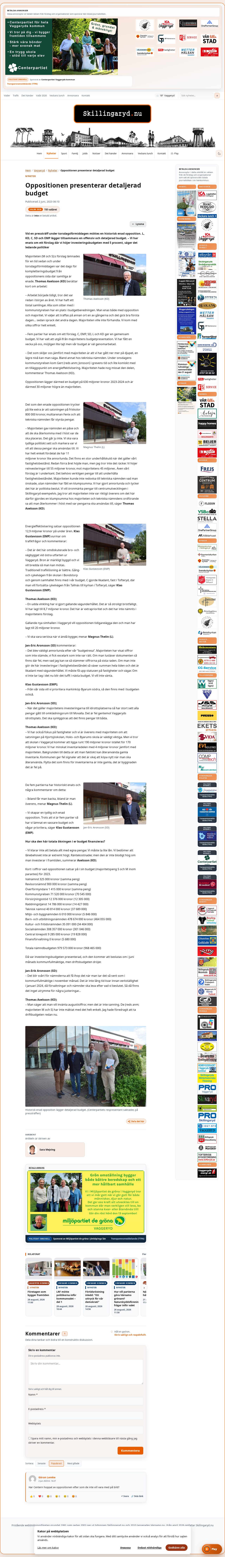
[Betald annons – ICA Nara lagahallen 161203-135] (207, 195)
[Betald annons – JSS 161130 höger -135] (207, 705)
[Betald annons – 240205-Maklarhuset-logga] (207, 535)
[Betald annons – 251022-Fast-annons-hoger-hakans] (207, 305)
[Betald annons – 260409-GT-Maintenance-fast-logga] (167, 39)
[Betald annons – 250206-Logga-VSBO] (207, 512)
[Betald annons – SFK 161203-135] (207, 982)
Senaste (42, 1463)
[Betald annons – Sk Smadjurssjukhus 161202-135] (207, 265)
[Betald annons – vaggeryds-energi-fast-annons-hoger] (207, 1173)
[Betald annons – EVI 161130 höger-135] (207, 747)
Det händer (27, 95)
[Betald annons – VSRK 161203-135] (207, 910)
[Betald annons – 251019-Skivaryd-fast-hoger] (207, 1099)
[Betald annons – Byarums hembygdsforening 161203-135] (207, 1057)
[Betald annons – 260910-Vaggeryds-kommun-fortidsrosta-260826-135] (186, 350)
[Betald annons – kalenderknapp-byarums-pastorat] (145, 51)
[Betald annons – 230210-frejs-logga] (207, 469)
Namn (33, 1394)
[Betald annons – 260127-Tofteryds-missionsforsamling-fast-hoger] (207, 591)
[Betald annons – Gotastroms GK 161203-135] (207, 941)
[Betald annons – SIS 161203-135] (207, 920)
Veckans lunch (57, 95)
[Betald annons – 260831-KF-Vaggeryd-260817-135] (186, 370)
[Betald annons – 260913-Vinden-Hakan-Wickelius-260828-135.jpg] (186, 236)
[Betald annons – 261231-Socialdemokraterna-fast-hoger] (207, 884)
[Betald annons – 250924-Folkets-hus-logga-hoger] (207, 484)
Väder (7, 95)
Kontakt (86, 95)
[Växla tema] (219, 153)
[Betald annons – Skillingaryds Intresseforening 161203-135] (207, 1138)
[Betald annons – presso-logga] (207, 717)
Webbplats (34, 1423)
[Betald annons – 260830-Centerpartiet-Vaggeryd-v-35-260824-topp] (68, 46)
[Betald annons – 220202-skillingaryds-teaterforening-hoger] (207, 1022)
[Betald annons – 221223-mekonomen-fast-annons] (207, 650)
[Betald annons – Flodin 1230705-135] (207, 503)
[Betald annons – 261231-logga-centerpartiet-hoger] (207, 860)
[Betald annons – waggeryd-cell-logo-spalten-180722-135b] (207, 684)
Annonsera (73, 95)
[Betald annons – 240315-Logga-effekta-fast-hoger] (207, 297)
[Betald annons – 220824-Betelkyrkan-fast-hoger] (207, 633)
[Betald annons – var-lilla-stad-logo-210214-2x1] (210, 38)
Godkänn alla (176, 1547)
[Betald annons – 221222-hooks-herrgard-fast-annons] (207, 207)
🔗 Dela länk (137, 1496)
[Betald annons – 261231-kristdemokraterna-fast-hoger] (207, 811)
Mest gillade (73, 1463)
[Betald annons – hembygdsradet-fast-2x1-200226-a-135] (207, 1068)
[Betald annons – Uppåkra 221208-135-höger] (207, 727)
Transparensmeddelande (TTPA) (22, 83)
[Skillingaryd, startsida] (112, 114)
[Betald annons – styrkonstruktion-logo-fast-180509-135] (207, 768)
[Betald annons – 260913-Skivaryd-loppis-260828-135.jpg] (186, 292)
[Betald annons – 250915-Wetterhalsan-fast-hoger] (188, 52)
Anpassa (125, 1547)
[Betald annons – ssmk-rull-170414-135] (207, 972)
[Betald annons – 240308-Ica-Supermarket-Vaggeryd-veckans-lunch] (207, 237)
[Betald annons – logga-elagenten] (210, 51)
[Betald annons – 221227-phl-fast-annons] (167, 50)
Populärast (56, 1463)
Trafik (16, 95)
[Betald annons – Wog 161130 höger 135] (207, 694)
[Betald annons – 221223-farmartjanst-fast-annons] (207, 336)
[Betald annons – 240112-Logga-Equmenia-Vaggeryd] (207, 555)
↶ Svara (125, 1496)
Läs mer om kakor (48, 1547)
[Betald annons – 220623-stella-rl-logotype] (207, 519)
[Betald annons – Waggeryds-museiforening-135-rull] (207, 1036)
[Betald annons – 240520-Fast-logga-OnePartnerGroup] (210, 23)
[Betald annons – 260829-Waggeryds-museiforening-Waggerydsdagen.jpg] (186, 320)
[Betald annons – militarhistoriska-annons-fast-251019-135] (207, 1078)
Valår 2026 (41, 95)
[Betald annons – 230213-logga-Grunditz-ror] (207, 346)
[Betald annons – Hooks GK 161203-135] (207, 962)
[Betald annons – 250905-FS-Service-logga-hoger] (188, 38)
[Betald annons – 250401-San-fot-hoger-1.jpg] (207, 284)
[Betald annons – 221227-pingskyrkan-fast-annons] (207, 602)
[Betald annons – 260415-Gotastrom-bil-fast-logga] (188, 23)
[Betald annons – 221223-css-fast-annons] (207, 274)
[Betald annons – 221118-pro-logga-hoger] (207, 1088)
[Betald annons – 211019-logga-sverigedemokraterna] (207, 790)
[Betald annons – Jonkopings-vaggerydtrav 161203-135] (207, 1001)
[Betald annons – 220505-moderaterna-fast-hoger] (207, 835)
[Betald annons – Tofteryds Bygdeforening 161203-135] (207, 1157)
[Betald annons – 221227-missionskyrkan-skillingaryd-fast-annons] (207, 547)
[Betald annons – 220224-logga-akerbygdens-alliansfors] (207, 611)
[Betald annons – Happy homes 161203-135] (207, 424)
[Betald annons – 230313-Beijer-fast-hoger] (207, 443)
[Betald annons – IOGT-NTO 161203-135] (207, 1128)
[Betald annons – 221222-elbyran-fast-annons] (207, 255)
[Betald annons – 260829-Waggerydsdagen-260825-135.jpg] (186, 264)
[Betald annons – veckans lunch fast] (207, 216)
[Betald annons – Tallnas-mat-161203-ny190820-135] (207, 225)
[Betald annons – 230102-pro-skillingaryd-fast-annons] (207, 1117)
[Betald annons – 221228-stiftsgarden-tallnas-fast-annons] (145, 25)
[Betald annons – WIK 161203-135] (207, 991)
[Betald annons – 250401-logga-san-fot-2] (207, 364)
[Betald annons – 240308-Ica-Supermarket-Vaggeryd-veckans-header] (167, 24)
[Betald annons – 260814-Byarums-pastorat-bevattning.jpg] (186, 400)
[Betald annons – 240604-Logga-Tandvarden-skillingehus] (207, 291)
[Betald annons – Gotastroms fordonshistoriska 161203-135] (207, 1047)
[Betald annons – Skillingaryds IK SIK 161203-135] (207, 951)
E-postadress (37, 1409)
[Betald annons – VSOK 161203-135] (207, 930)
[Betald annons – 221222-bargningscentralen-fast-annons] (207, 659)
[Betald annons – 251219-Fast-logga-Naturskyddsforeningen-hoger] (207, 1108)
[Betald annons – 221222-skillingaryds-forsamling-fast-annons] (145, 36)
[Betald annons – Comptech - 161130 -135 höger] (207, 757)
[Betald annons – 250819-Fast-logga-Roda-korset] (207, 434)
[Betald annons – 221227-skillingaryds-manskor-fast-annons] (207, 1148)
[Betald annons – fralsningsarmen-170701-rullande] (207, 580)
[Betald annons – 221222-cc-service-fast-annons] (207, 668)
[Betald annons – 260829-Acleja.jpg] (186, 203)
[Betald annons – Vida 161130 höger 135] (207, 736)
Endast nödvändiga (150, 1547)
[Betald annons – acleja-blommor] (207, 414)
